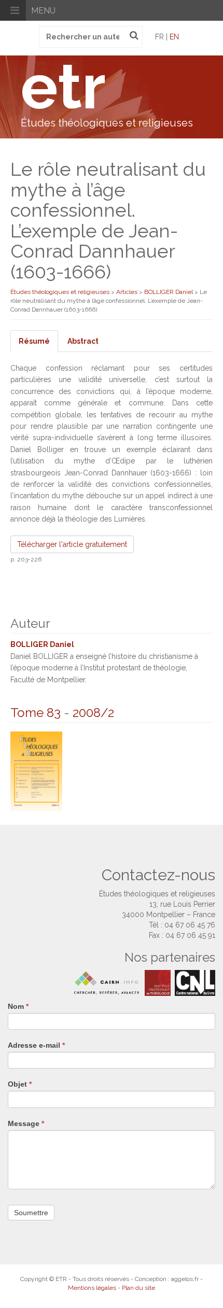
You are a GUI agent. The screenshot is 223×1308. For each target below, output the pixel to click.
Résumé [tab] (34, 341)
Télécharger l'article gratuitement (72, 544)
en (174, 37)
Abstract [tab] (83, 341)
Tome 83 (35, 712)
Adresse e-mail (36, 1045)
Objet (20, 1084)
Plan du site (138, 1287)
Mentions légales (92, 1287)
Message (26, 1123)
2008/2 (93, 712)
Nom (18, 1006)
